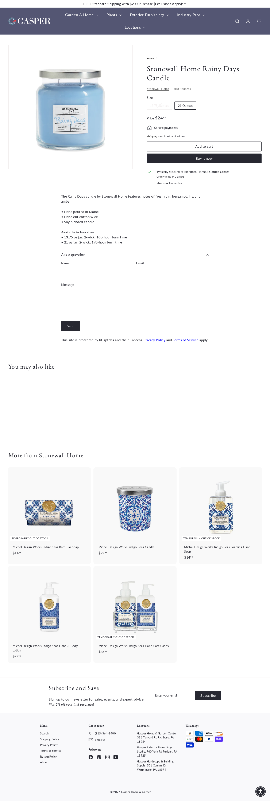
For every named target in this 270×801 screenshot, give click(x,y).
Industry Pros (189, 14)
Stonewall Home (158, 89)
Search (44, 733)
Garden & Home (80, 14)
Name (65, 263)
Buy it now (204, 158)
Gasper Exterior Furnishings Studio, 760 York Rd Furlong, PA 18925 (157, 751)
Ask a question (73, 255)
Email (140, 263)
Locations (133, 27)
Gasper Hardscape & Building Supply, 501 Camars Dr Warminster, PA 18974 (155, 765)
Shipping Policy (49, 739)
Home (151, 58)
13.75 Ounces (161, 106)
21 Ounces (185, 105)
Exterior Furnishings (148, 14)
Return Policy (48, 756)
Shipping (152, 136)
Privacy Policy (154, 340)
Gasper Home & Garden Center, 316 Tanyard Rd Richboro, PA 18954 (157, 737)
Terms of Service (185, 340)
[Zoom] (70, 107)
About (44, 762)
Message (67, 284)
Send (71, 326)
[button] (260, 791)
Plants (112, 14)
